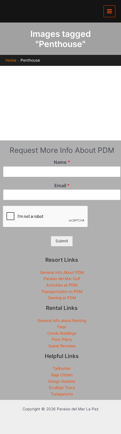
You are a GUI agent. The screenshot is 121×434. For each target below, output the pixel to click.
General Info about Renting (61, 320)
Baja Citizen (62, 375)
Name (62, 162)
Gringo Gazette (61, 381)
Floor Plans (62, 339)
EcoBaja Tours (62, 387)
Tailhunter (62, 368)
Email (62, 185)
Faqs (61, 327)
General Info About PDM (62, 272)
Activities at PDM (61, 285)
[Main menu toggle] (110, 11)
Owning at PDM (62, 298)
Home (11, 60)
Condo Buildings (61, 333)
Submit (61, 241)
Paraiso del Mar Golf (62, 278)
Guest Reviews (61, 346)
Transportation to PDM (61, 291)
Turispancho (62, 394)
